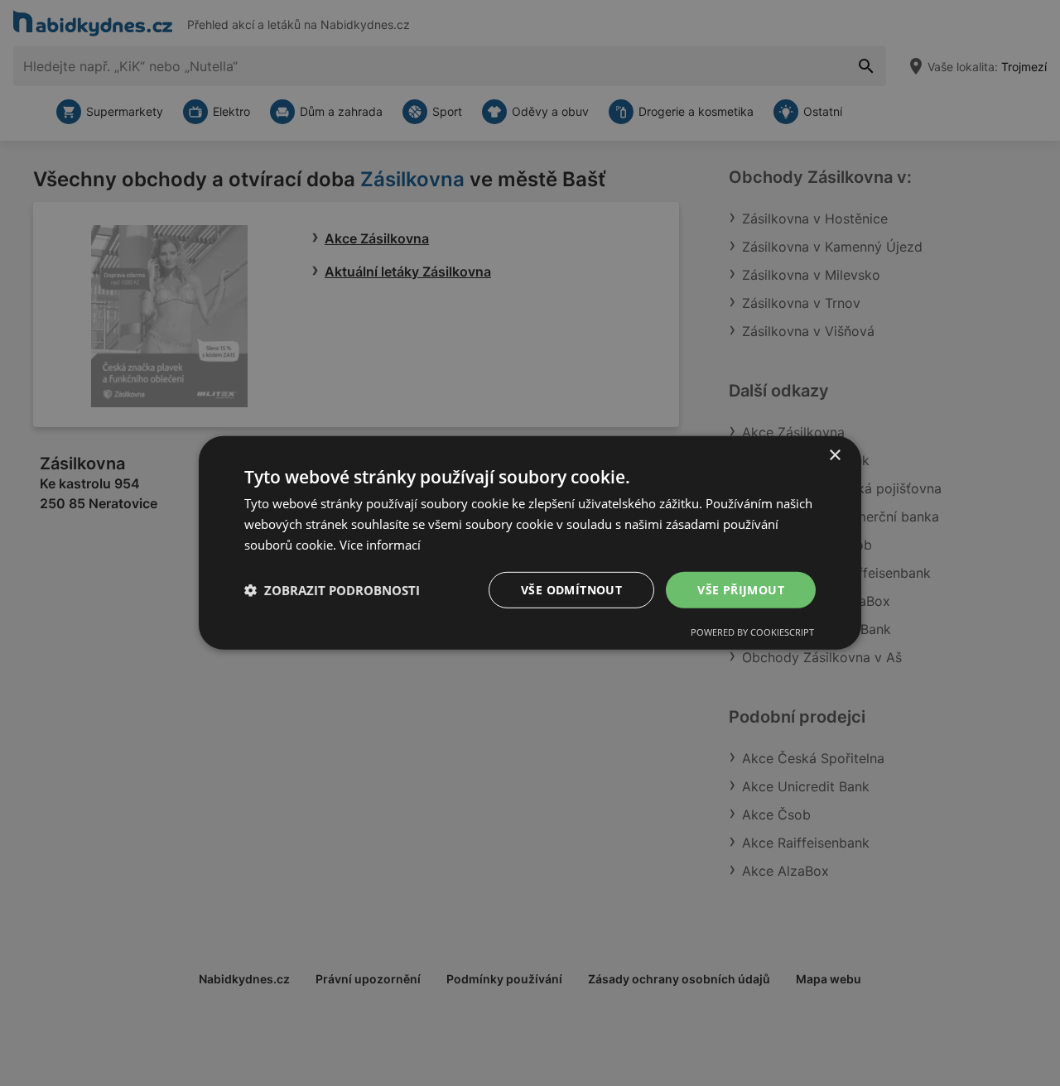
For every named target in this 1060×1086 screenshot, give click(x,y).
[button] (332, 590)
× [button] (834, 455)
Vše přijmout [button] (740, 589)
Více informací (380, 544)
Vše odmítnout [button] (571, 589)
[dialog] (530, 543)
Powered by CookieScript (752, 632)
